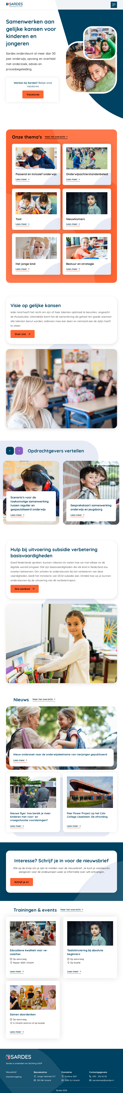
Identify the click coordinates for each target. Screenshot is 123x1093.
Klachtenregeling (13, 1076)
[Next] (19, 451)
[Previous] (10, 451)
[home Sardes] (14, 5)
